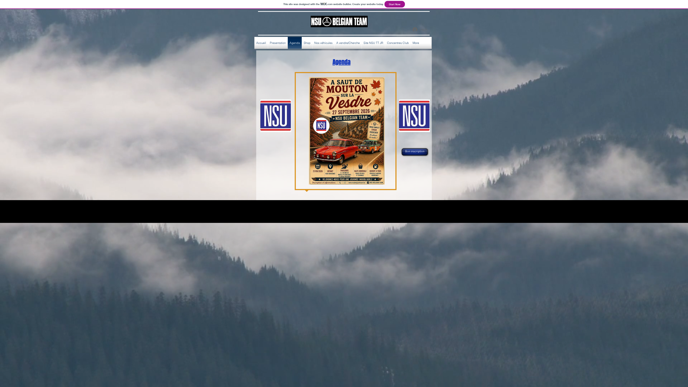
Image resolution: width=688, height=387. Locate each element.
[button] (414, 152)
